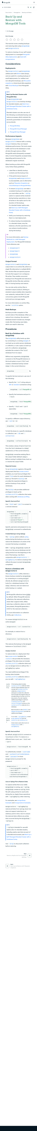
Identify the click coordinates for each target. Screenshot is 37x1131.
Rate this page (9, 36)
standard (16, 384)
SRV (10, 384)
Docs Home (9, 12)
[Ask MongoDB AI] (31, 7)
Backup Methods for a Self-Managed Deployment (17, 239)
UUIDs (28, 594)
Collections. (18, 615)
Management (17, 12)
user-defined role (16, 718)
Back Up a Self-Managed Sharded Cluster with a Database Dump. (19, 106)
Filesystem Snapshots (21, 183)
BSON (19, 73)
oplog (26, 537)
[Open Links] (34, 2)
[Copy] (30, 371)
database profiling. (23, 497)
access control (24, 471)
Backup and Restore (27, 12)
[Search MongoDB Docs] (28, 7)
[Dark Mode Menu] (34, 7)
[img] (7, 39)
